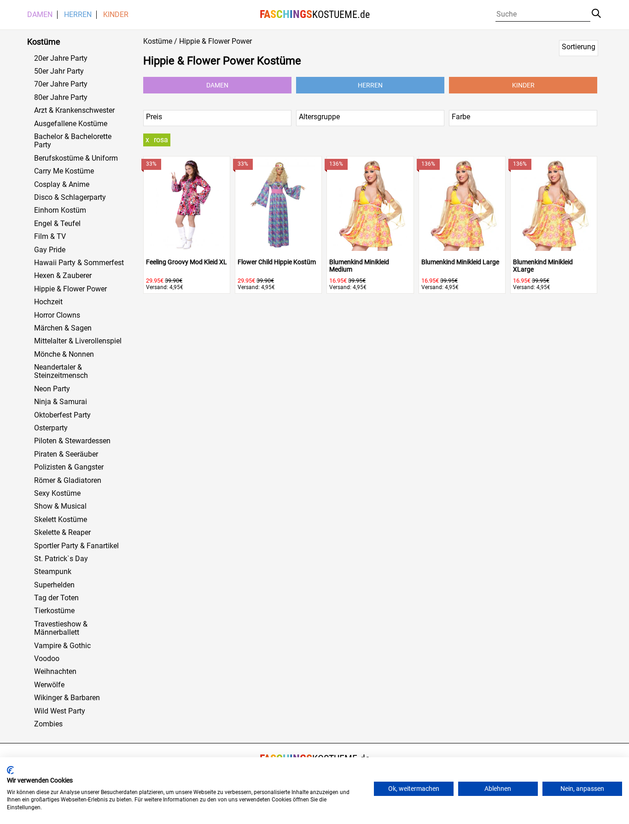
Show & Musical (60, 506)
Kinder (115, 15)
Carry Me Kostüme (64, 171)
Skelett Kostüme (60, 520)
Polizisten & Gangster (69, 467)
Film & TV (50, 236)
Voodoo (46, 659)
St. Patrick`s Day (61, 559)
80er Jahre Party (60, 97)
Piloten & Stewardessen (72, 441)
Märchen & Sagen (63, 328)
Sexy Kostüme (57, 493)
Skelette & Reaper (62, 532)
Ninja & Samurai (60, 402)
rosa (161, 139)
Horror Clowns (57, 315)
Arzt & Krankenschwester (74, 110)
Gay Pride (49, 250)
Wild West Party (59, 711)
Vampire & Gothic (62, 646)
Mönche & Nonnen (64, 354)
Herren (78, 15)
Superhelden (54, 585)
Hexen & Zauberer (63, 276)
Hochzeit (48, 302)
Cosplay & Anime (61, 184)
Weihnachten (55, 671)
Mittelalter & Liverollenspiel (78, 341)
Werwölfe (49, 685)
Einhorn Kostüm (60, 210)
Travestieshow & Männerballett (60, 628)
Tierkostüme (54, 611)
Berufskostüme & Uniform (76, 158)
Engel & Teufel (57, 224)
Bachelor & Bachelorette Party (72, 141)
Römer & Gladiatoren (67, 480)
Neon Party (52, 389)
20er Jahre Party (60, 58)
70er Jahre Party (60, 84)
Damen (39, 15)
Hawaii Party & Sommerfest (79, 263)
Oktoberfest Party (62, 415)
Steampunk (52, 572)
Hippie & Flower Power (70, 289)
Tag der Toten (56, 598)
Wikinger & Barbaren (67, 698)
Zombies (48, 724)
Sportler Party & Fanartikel (76, 546)
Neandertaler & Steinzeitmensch (61, 371)
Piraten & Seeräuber (66, 454)
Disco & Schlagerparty (70, 197)
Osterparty (51, 428)
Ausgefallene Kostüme (70, 124)
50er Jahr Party (59, 71)
